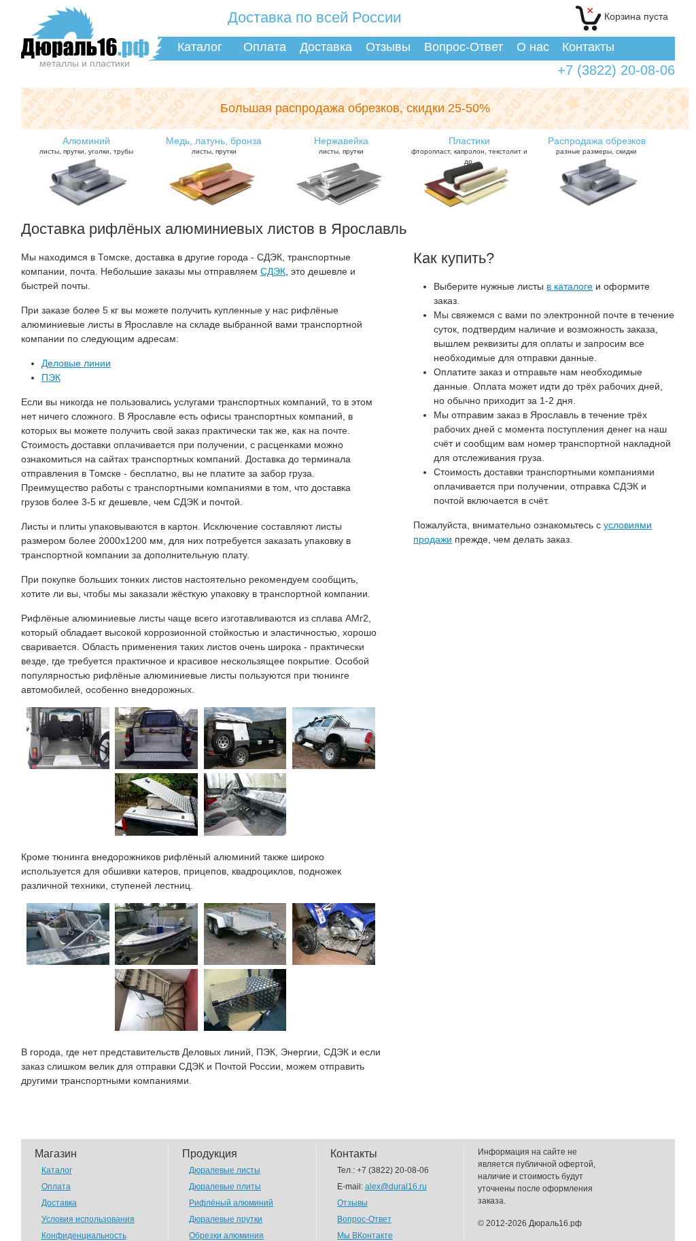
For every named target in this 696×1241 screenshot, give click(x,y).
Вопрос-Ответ (463, 47)
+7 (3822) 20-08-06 (616, 70)
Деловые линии (76, 363)
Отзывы (388, 47)
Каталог (199, 47)
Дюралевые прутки (225, 1219)
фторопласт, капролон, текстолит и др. (469, 150)
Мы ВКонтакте (365, 1235)
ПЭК (50, 377)
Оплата (264, 47)
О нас (533, 47)
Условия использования (88, 1219)
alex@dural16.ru (396, 1186)
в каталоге (569, 286)
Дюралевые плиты (225, 1186)
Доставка (326, 47)
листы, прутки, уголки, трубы (86, 145)
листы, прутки (214, 145)
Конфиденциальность (83, 1235)
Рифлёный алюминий (231, 1203)
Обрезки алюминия (226, 1235)
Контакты (588, 47)
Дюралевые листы (224, 1170)
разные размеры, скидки (597, 145)
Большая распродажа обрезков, (355, 108)
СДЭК (272, 271)
